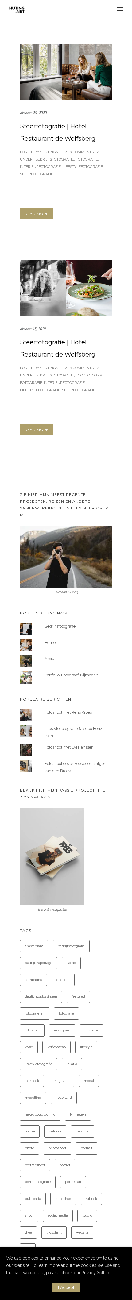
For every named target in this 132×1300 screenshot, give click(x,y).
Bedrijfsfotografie (54, 159)
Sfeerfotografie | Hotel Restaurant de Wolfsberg (57, 132)
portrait (86, 1148)
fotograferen (35, 1013)
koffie (29, 1047)
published (63, 1199)
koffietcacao (56, 1047)
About (50, 658)
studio (87, 1216)
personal (82, 1131)
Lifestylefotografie (83, 166)
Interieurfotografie (40, 166)
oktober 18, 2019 (32, 329)
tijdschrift (54, 1232)
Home (50, 642)
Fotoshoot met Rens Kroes (68, 712)
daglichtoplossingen (41, 997)
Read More (37, 213)
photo (29, 1148)
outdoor (55, 1131)
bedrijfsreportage (38, 963)
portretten (73, 1182)
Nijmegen (78, 1115)
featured (78, 997)
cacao (71, 963)
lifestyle (86, 1047)
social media (58, 1216)
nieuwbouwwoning (40, 1115)
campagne (33, 980)
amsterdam (34, 946)
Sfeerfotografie (36, 174)
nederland (64, 1098)
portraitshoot (35, 1165)
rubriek (91, 1199)
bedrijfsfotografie (71, 946)
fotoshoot (32, 1030)
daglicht (63, 980)
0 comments (81, 152)
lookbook (32, 1081)
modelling (33, 1098)
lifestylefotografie (38, 1064)
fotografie (66, 1013)
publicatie (33, 1199)
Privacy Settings (97, 1272)
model (89, 1081)
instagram (62, 1030)
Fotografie (87, 159)
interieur (91, 1030)
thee (28, 1232)
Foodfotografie (91, 375)
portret (65, 1165)
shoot (29, 1216)
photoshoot (57, 1148)
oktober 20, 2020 (33, 113)
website (82, 1232)
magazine (61, 1081)
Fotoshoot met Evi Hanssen (69, 747)
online (30, 1131)
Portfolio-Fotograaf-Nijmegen (71, 675)
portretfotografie (38, 1182)
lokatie (72, 1064)
